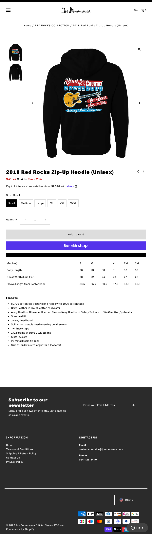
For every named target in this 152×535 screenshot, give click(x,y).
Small (11, 203)
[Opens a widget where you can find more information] (137, 528)
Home (27, 25)
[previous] (138, 171)
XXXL (73, 203)
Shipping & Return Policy (21, 453)
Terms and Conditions (19, 449)
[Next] (139, 103)
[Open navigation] (32, 10)
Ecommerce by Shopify (20, 529)
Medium (26, 203)
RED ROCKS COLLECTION (52, 25)
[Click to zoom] (139, 49)
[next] (143, 171)
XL (51, 203)
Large (40, 203)
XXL (62, 203)
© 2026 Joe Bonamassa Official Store (29, 525)
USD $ (129, 499)
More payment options (76, 254)
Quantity (11, 219)
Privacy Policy (14, 461)
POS (56, 525)
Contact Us (13, 457)
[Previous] (32, 103)
